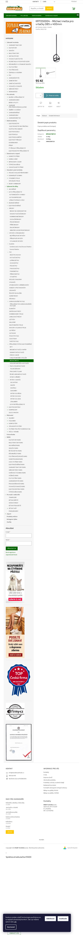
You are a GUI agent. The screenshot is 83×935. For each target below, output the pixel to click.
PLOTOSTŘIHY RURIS (15, 478)
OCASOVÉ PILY (14, 263)
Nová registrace (10, 552)
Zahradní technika (13, 42)
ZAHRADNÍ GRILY (13, 115)
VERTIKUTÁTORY (14, 56)
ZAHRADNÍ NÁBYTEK (15, 118)
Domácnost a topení (13, 154)
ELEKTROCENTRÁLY (14, 407)
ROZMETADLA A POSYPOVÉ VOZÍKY (19, 62)
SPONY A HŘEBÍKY (15, 377)
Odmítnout (50, 919)
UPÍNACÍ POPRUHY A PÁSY (16, 200)
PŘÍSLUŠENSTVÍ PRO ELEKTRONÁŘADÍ (20, 344)
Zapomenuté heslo (11, 555)
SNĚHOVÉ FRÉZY (13, 89)
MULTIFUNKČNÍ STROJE (16, 325)
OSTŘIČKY (12, 330)
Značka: (41, 29)
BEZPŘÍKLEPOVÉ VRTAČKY (17, 236)
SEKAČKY (11, 51)
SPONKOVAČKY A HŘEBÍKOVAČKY (19, 285)
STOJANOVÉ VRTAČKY (16, 241)
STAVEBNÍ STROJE (14, 178)
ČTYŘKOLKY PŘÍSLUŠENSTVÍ (17, 148)
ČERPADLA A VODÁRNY (15, 73)
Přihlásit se (11, 548)
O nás (44, 2)
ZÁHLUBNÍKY (14, 402)
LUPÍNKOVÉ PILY (14, 260)
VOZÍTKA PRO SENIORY (16, 129)
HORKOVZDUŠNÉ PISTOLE (17, 301)
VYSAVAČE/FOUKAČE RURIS (17, 487)
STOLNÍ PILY (13, 277)
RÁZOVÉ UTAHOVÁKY (15, 280)
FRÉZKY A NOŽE (14, 355)
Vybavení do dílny (12, 186)
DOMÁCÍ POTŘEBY (14, 156)
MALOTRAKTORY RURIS (16, 443)
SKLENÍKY (11, 418)
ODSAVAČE (12, 290)
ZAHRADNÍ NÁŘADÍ (14, 113)
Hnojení (8, 826)
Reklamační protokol (50, 785)
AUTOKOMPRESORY (15, 197)
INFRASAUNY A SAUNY (15, 162)
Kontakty (36, 2)
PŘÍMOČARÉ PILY (15, 274)
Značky (9, 522)
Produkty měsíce (12, 517)
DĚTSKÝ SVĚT (13, 508)
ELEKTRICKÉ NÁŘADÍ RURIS (16, 465)
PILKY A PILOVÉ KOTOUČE (17, 366)
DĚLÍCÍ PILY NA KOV (15, 255)
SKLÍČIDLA (13, 388)
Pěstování (10, 415)
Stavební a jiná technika (14, 170)
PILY (10, 75)
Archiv (9, 832)
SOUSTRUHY (13, 339)
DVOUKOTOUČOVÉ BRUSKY (18, 214)
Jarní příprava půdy (11, 812)
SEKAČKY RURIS (13, 448)
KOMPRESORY (13, 410)
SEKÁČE (12, 385)
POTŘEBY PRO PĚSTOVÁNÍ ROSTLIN (19, 429)
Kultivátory (9, 822)
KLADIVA (11, 244)
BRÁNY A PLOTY (13, 103)
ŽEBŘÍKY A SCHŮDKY (15, 110)
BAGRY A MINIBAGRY (15, 184)
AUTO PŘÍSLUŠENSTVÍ (15, 192)
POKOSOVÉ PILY (14, 269)
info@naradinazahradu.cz (16, 773)
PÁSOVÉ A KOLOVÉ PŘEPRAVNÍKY (18, 173)
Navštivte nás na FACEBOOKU (17, 779)
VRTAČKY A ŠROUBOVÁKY (16, 233)
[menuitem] (11, 15)
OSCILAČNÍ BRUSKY (15, 219)
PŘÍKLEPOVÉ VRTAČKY (16, 238)
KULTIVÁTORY (13, 48)
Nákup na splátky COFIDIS (51, 793)
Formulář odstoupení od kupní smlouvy (55, 788)
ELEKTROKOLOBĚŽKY (15, 137)
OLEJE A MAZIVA (13, 413)
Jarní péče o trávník (12, 808)
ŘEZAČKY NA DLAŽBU (15, 293)
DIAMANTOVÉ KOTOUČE (17, 352)
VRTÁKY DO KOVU (15, 396)
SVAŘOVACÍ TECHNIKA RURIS (17, 473)
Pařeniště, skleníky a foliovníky (15, 803)
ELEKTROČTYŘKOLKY (15, 140)
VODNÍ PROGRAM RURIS (16, 459)
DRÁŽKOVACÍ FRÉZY (15, 311)
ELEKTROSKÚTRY (14, 124)
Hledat (49, 8)
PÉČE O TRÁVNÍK (14, 432)
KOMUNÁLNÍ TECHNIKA (15, 176)
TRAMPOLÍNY (13, 497)
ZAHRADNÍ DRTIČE (14, 78)
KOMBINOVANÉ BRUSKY (17, 217)
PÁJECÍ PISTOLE (14, 336)
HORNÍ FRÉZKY (13, 296)
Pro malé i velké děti (13, 495)
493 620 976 (12, 776)
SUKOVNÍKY (13, 391)
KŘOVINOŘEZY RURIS (15, 454)
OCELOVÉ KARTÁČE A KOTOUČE (19, 363)
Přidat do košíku (54, 95)
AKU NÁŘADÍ (12, 189)
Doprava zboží (48, 777)
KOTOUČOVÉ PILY (15, 258)
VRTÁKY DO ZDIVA (15, 399)
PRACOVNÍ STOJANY (16, 372)
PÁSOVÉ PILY (13, 266)
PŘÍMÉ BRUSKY (14, 225)
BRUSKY (11, 208)
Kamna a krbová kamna (13, 817)
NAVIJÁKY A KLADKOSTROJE (17, 328)
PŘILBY (11, 145)
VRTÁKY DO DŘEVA (15, 393)
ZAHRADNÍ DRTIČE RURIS (16, 481)
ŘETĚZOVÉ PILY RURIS (15, 451)
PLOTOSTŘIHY (13, 67)
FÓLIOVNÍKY (12, 421)
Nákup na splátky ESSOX (51, 790)
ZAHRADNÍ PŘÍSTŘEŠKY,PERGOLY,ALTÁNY (18, 106)
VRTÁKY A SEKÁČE (15, 380)
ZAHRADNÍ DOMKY (14, 100)
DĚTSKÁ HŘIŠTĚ (13, 500)
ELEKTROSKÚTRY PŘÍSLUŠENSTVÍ (19, 151)
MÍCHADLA (12, 299)
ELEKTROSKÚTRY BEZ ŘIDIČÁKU (18, 126)
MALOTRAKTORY (14, 53)
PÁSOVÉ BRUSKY (15, 222)
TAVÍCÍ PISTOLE (14, 341)
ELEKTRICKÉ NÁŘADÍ (15, 206)
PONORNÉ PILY (14, 271)
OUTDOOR (12, 333)
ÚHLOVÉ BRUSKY (15, 228)
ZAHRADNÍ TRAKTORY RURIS (17, 467)
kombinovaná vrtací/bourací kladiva (20, 247)
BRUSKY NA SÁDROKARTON (18, 211)
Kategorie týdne (12, 519)
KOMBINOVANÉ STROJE (16, 314)
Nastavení (11, 927)
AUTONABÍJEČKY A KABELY (17, 195)
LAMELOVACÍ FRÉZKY (15, 317)
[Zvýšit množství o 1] (43, 94)
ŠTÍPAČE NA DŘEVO (14, 165)
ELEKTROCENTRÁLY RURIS (16, 489)
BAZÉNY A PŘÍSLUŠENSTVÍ (16, 97)
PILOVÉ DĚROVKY (15, 369)
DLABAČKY (12, 309)
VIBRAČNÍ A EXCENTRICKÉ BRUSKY (20, 230)
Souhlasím (63, 919)
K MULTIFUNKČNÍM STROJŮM (18, 358)
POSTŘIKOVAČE (13, 70)
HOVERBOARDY (13, 143)
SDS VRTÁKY (14, 382)
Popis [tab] (38, 116)
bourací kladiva (14, 249)
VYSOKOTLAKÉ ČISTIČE (16, 59)
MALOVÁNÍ (12, 322)
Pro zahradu (10, 94)
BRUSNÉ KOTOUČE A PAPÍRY (18, 350)
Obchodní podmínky (50, 780)
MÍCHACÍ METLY (14, 361)
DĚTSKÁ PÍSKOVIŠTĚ (15, 506)
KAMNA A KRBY (13, 159)
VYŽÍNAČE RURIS (13, 476)
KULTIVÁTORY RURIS (15, 440)
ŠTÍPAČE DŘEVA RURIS (15, 492)
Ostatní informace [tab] (54, 116)
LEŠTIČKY (12, 320)
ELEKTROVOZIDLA (14, 132)
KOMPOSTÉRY (13, 424)
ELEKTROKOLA (13, 134)
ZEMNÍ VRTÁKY (13, 81)
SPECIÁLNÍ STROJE (14, 181)
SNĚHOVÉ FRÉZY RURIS (15, 470)
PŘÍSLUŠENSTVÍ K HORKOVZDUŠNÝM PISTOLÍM (20, 305)
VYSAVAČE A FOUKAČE (15, 86)
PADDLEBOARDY (13, 511)
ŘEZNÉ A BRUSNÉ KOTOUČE (18, 374)
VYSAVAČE (12, 282)
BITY (11, 347)
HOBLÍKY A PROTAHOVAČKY (17, 288)
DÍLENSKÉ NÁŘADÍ (14, 203)
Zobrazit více (14, 933)
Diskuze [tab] (44, 116)
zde (15, 922)
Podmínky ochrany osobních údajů (54, 783)
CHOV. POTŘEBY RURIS (15, 462)
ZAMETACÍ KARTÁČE (15, 84)
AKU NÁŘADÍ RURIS (14, 445)
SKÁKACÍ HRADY (13, 503)
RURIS (9, 437)
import (9, 514)
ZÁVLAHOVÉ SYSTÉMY (15, 426)
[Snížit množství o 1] (43, 96)
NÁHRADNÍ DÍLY (13, 92)
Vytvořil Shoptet (72, 848)
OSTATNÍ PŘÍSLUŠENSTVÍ (17, 404)
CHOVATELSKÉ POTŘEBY (16, 167)
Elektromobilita (12, 121)
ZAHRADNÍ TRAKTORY (15, 45)
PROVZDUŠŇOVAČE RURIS (16, 484)
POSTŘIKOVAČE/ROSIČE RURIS (18, 456)
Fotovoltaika (11, 435)
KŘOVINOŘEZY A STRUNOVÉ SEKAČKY (20, 64)
